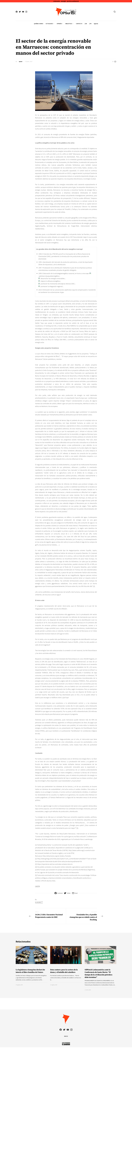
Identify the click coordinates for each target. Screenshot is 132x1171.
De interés (39, 902)
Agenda (96, 23)
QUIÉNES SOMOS (38, 23)
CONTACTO (79, 23)
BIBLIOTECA (68, 23)
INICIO (66, 1036)
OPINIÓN (59, 23)
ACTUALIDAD (49, 23)
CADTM (37, 886)
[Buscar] (114, 11)
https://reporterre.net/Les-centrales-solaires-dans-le (54, 864)
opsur (20, 61)
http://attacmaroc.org (50, 856)
